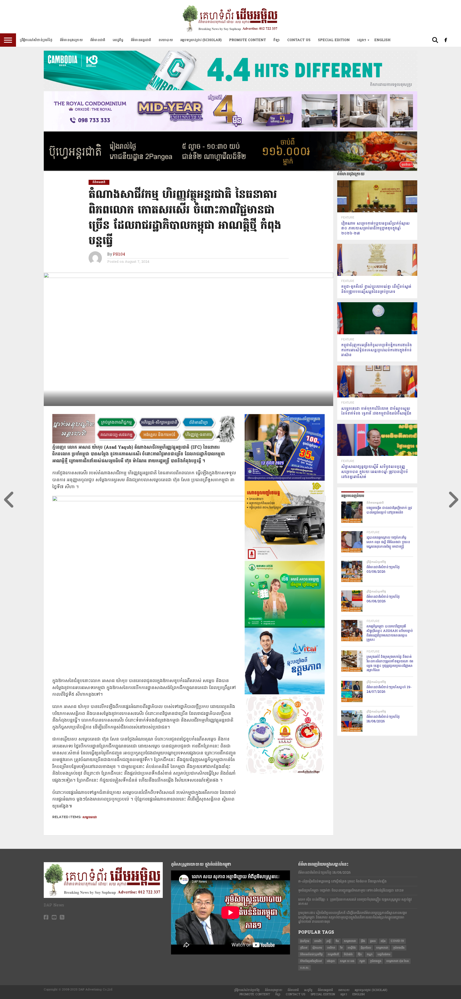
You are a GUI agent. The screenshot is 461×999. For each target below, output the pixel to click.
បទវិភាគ (331, 947)
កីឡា (276, 40)
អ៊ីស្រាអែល (366, 947)
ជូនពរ (373, 941)
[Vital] (285, 693)
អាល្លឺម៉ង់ (352, 947)
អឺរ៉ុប (360, 954)
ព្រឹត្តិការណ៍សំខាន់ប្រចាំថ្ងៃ (36, 40)
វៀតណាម (317, 947)
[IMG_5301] (230, 169)
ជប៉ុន (383, 941)
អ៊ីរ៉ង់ (363, 941)
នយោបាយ (165, 40)
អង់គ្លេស (331, 961)
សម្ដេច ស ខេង (347, 961)
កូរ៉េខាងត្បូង (375, 961)
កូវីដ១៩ (303, 947)
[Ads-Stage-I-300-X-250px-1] (285, 479)
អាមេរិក (317, 941)
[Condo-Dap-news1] (230, 129)
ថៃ (341, 947)
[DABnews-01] (285, 626)
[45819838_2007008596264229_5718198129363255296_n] (285, 773)
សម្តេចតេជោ (89, 817)
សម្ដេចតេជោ (382, 947)
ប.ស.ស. (304, 967)
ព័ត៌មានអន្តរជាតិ (141, 40)
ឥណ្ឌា (369, 954)
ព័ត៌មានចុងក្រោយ (71, 40)
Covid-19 (397, 941)
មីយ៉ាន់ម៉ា (348, 954)
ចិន (337, 941)
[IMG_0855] (230, 89)
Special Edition (334, 40)
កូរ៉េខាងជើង (398, 947)
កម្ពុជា (362, 961)
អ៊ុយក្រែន (304, 941)
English (382, 40)
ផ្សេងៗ (361, 40)
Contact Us (299, 40)
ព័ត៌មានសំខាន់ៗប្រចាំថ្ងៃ (311, 954)
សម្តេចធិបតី (333, 954)
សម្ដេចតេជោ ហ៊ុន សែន (397, 961)
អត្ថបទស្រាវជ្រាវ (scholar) (201, 40)
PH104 (119, 254)
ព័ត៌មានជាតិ (97, 40)
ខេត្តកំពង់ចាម (383, 954)
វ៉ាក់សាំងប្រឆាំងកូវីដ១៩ (311, 961)
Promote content (247, 40)
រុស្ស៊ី (329, 941)
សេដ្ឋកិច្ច (118, 40)
